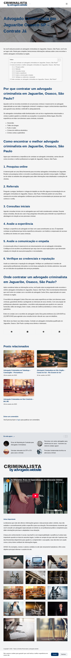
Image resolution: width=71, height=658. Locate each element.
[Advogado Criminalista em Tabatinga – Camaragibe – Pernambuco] (19, 358)
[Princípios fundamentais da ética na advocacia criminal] (39, 451)
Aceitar (55, 654)
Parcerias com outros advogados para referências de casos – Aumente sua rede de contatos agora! (55, 443)
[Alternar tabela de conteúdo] (58, 59)
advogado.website (33, 648)
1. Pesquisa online (19, 67)
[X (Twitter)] (28, 331)
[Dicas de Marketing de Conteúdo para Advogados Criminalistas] (6, 443)
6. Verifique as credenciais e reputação (24, 77)
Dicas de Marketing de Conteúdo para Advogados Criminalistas (22, 443)
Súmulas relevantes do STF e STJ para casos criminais (21, 452)
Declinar (63, 654)
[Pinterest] (44, 331)
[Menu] (66, 4)
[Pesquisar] (30, 3)
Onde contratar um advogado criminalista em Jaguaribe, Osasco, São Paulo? (34, 79)
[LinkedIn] (59, 331)
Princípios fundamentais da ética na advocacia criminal (55, 452)
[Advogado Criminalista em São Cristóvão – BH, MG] (19, 387)
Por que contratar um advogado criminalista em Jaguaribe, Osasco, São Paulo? (34, 62)
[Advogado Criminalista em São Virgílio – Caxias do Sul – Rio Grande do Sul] (52, 358)
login (18, 420)
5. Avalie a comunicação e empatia (23, 75)
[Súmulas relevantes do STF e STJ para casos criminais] (6, 451)
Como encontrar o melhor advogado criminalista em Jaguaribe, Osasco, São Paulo (35, 65)
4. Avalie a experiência (20, 73)
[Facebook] (12, 331)
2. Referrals (17, 69)
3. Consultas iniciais (19, 71)
